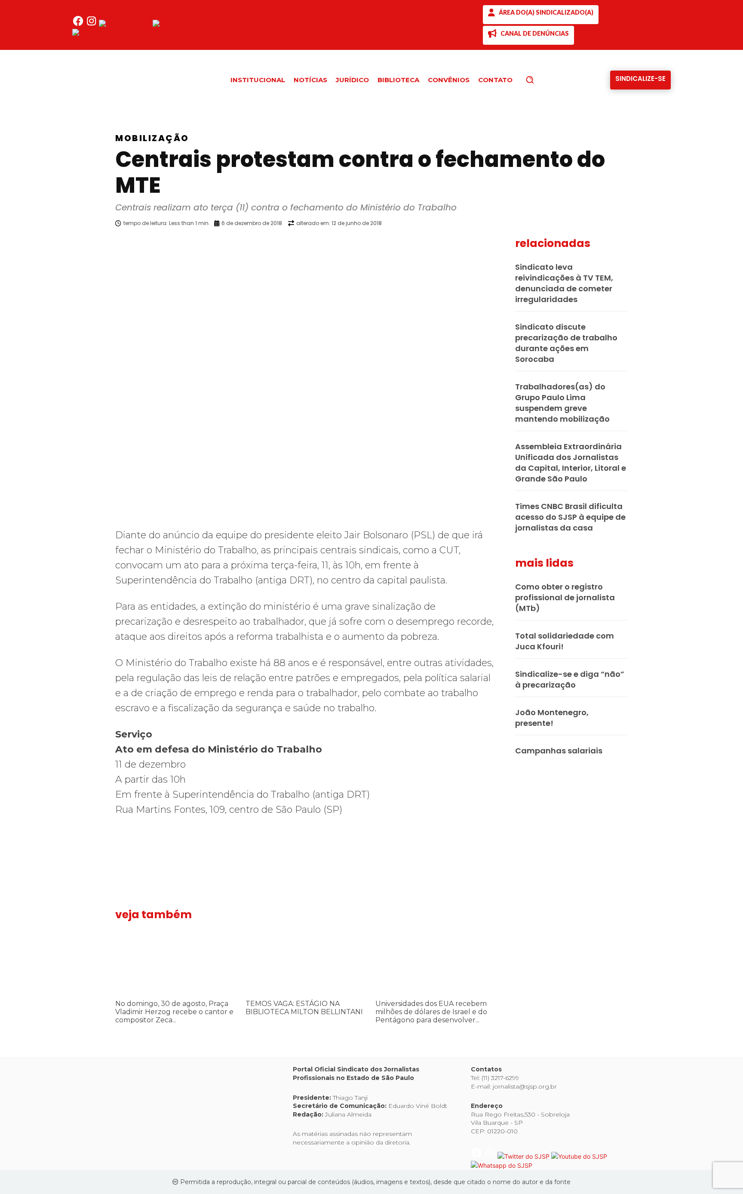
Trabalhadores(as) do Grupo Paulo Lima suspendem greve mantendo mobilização (562, 402)
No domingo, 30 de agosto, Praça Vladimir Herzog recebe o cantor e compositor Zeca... (174, 1012)
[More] (503, 245)
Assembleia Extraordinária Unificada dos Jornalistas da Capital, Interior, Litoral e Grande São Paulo (570, 462)
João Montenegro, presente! (552, 717)
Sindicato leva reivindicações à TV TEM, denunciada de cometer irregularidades (564, 283)
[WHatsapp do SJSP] (103, 33)
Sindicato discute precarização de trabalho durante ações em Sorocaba (566, 342)
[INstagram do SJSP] (92, 24)
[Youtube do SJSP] (181, 24)
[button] (544, 79)
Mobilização (152, 138)
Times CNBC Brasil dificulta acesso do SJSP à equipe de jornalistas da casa (570, 517)
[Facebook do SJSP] (79, 24)
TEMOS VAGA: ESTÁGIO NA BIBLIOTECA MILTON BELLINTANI (304, 1008)
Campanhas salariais (558, 750)
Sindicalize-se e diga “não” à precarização (569, 679)
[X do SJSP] (126, 24)
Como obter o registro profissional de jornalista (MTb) (565, 597)
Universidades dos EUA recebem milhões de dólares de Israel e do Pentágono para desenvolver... (431, 1012)
